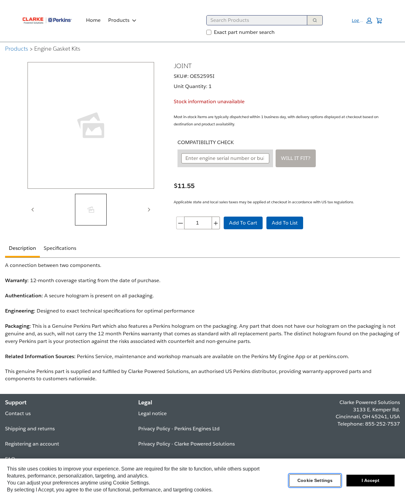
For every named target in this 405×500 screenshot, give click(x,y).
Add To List (285, 222)
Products (118, 20)
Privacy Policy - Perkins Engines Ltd (179, 428)
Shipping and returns (30, 428)
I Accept (370, 480)
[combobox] (254, 20)
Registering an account (32, 443)
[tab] (91, 209)
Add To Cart (243, 222)
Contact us (18, 413)
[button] (362, 20)
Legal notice (152, 413)
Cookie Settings (315, 480)
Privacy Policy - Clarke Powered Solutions (186, 443)
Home (93, 20)
